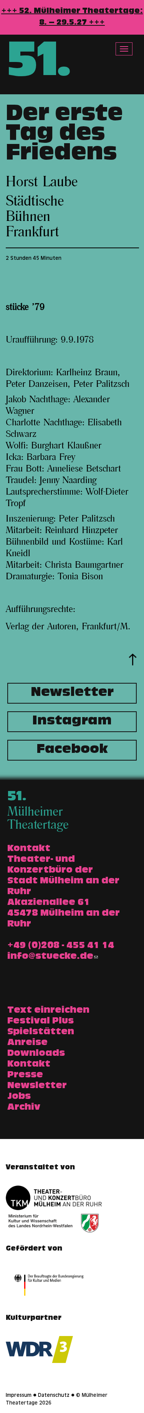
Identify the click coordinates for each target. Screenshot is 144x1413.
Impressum (18, 1395)
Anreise (27, 1043)
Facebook (72, 750)
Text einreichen (48, 1010)
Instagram (72, 721)
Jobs (19, 1097)
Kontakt (28, 1064)
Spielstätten (40, 1032)
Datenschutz (54, 1395)
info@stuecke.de (50, 957)
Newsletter (72, 693)
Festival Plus (40, 1021)
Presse (25, 1075)
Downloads (36, 1053)
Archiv (23, 1107)
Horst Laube (42, 182)
